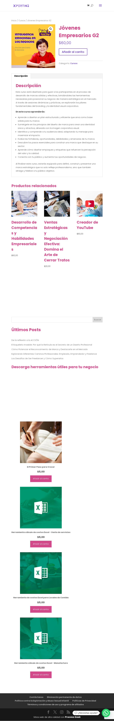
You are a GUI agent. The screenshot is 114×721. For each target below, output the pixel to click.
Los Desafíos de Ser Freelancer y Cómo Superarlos (37, 358)
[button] (50, 28)
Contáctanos (36, 697)
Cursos (21, 20)
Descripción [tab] (21, 75)
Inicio (14, 20)
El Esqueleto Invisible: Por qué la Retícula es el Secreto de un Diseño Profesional (51, 344)
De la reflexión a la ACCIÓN (25, 340)
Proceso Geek (72, 717)
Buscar (97, 319)
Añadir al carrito (73, 52)
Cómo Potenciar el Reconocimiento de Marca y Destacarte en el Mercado (49, 349)
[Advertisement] (57, 296)
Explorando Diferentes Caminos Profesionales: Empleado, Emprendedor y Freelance (54, 353)
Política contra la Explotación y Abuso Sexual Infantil (42, 700)
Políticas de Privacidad (84, 700)
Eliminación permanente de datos (64, 697)
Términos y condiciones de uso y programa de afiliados (55, 704)
